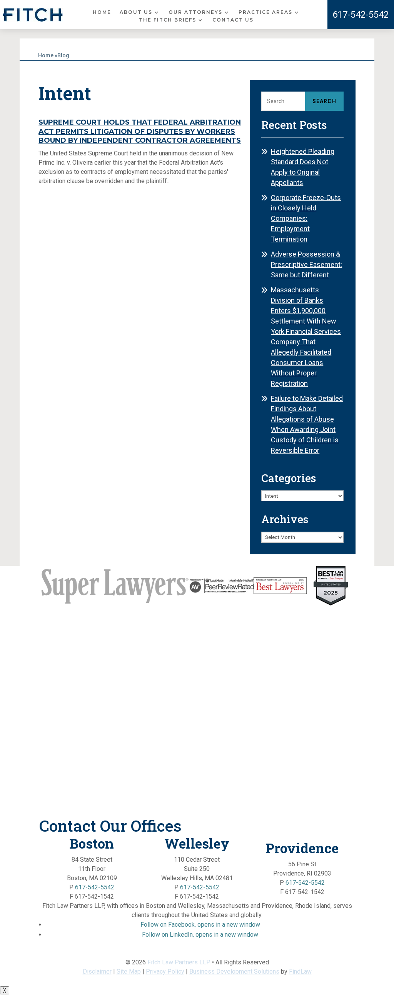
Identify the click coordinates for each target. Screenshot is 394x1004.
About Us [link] (136, 12)
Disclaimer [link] (97, 971)
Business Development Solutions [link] (234, 971)
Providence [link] (302, 848)
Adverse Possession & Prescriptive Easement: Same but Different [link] (306, 264)
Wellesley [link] (196, 843)
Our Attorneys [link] (195, 12)
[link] (33, 15)
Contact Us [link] (233, 20)
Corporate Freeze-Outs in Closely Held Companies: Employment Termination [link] (306, 218)
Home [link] (102, 12)
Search (324, 101)
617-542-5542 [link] (360, 14)
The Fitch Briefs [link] (167, 20)
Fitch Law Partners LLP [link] (178, 962)
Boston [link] (92, 843)
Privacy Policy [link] (165, 971)
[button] (200, 924)
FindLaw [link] (300, 971)
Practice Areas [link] (265, 12)
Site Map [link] (129, 971)
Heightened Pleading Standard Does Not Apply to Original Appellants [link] (302, 167)
